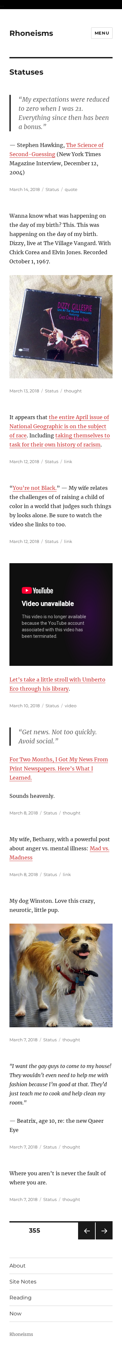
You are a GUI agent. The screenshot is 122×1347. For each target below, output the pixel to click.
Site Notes (22, 1282)
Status (52, 189)
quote (71, 189)
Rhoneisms (31, 33)
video (70, 705)
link (68, 461)
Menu (102, 33)
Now (15, 1313)
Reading (20, 1298)
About (17, 1266)
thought (73, 390)
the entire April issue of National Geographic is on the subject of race (59, 426)
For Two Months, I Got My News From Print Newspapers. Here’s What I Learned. (58, 768)
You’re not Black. (35, 488)
